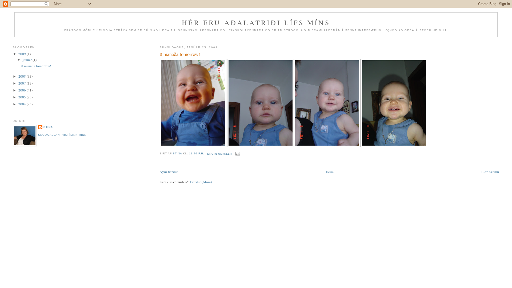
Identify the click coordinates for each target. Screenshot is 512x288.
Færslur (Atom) (201, 181)
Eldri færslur (490, 171)
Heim (330, 171)
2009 (22, 53)
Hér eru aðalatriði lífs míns (256, 22)
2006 (22, 90)
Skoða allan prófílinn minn (62, 134)
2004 (22, 104)
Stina (48, 127)
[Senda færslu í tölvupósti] (237, 153)
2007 (22, 83)
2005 (22, 97)
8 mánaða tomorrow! (180, 54)
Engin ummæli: (220, 153)
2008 (22, 76)
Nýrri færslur (169, 171)
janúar (28, 59)
